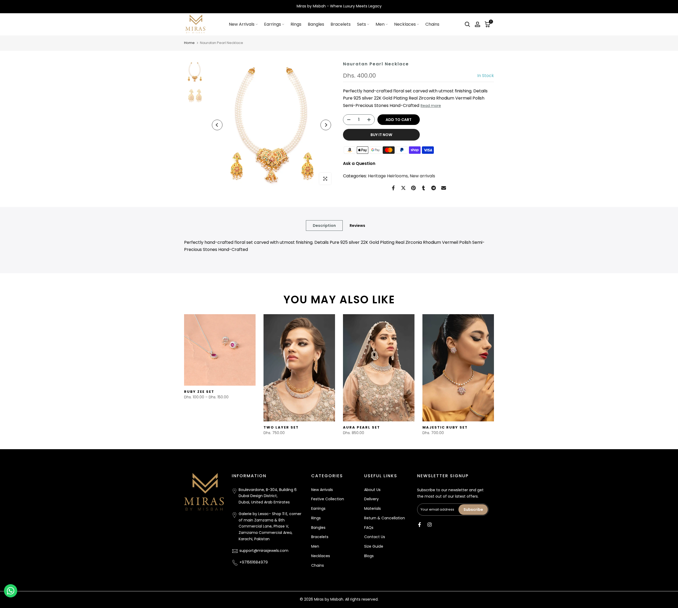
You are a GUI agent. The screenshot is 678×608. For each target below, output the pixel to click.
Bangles (316, 24)
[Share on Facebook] (393, 188)
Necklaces (405, 24)
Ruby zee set (199, 391)
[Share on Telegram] (433, 188)
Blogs (369, 556)
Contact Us (374, 537)
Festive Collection (327, 499)
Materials (372, 508)
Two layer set (281, 427)
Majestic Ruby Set (445, 427)
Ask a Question (359, 163)
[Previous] (217, 125)
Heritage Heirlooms (388, 176)
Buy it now (381, 134)
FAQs (368, 527)
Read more (431, 105)
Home (189, 42)
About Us (372, 489)
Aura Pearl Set (361, 427)
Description (324, 225)
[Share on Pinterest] (413, 188)
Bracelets (341, 24)
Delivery (371, 499)
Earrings (272, 24)
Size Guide (373, 546)
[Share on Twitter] (403, 188)
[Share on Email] (443, 188)
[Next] (325, 125)
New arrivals (422, 176)
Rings (296, 24)
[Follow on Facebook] (419, 524)
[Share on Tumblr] (423, 188)
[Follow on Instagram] (429, 524)
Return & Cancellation (384, 518)
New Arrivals (242, 24)
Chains (432, 24)
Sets (361, 24)
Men (380, 24)
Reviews (357, 225)
